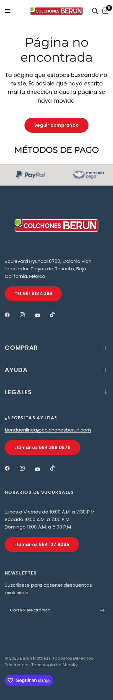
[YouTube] (42, 315)
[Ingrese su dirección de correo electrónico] (102, 610)
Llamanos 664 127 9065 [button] (41, 544)
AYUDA (16, 369)
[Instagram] (27, 315)
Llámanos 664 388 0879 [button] (42, 447)
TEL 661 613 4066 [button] (33, 293)
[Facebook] (12, 315)
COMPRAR (21, 347)
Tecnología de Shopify (54, 665)
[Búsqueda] (95, 11)
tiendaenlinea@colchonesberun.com (48, 430)
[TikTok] (57, 314)
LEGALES (18, 392)
